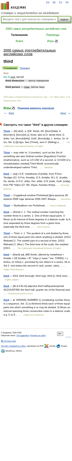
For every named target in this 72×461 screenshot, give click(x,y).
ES (60, 2)
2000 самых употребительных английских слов (36, 28)
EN (47, 2)
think (11, 113)
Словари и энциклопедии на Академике (30, 13)
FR (67, 2)
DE (54, 2)
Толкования (19, 34)
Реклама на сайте (38, 335)
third (6, 173)
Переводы (53, 34)
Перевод (25, 68)
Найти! (64, 19)
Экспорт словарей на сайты (13, 346)
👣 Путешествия (8, 341)
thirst (63, 113)
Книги (19, 41)
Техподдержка (22, 335)
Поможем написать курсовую (36, 108)
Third (6, 131)
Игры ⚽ (52, 41)
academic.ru (13, 5)
